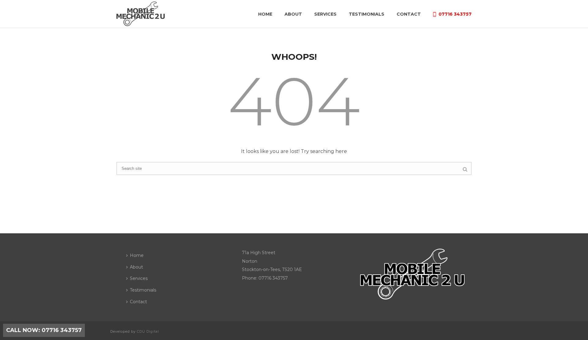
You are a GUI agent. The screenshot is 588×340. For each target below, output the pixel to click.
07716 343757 (455, 14)
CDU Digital (148, 331)
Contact (409, 14)
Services (325, 14)
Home (265, 14)
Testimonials (366, 14)
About (293, 14)
